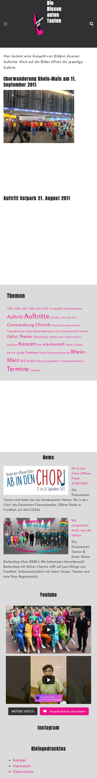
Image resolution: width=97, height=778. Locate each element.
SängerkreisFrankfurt (72, 361)
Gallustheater (41, 336)
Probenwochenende (58, 352)
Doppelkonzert (15, 331)
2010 (45, 308)
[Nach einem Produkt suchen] (91, 24)
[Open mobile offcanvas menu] (5, 24)
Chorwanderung (20, 324)
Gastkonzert (57, 336)
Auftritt (15, 316)
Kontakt (19, 760)
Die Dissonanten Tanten (66, 325)
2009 (39, 308)
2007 (24, 308)
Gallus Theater (19, 336)
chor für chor (69, 317)
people (20, 352)
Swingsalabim (52, 361)
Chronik (43, 324)
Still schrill (27, 360)
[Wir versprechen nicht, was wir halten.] (36, 536)
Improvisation (73, 336)
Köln (39, 344)
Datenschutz (23, 771)
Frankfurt (83, 331)
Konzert (27, 343)
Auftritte (36, 315)
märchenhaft (54, 344)
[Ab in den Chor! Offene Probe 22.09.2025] (36, 480)
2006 (17, 308)
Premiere (31, 352)
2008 (31, 308)
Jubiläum (12, 344)
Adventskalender (72, 308)
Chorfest (55, 317)
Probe (42, 352)
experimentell (69, 331)
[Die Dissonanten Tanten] (38, 24)
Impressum (22, 765)
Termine (18, 368)
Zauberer (35, 370)
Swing (39, 361)
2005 (10, 308)
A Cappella (55, 308)
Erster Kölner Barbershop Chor (43, 331)
